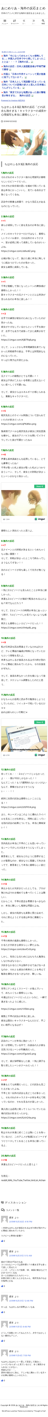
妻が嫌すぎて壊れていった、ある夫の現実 (13, 52)
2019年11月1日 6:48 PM (20, 1326)
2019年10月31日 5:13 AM (20, 1255)
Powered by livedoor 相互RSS (13, 100)
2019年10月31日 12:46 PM (21, 1300)
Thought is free (39, 1411)
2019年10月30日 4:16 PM (20, 1221)
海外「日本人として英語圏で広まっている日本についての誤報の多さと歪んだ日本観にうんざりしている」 (24, 84)
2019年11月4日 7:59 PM (20, 1355)
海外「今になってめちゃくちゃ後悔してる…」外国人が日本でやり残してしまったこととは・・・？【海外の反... (24, 58)
